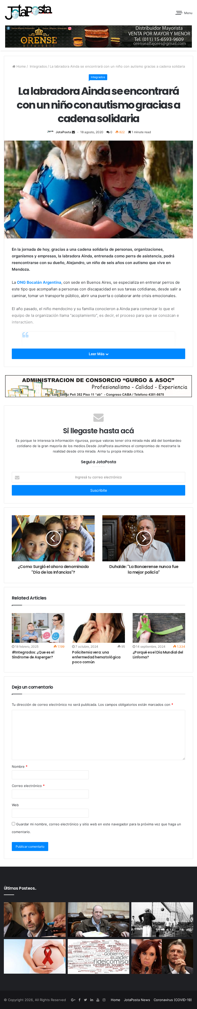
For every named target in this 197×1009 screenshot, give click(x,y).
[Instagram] (104, 1000)
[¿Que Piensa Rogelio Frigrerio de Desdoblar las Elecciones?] (35, 919)
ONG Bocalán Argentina (39, 282)
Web (15, 805)
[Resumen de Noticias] (99, 956)
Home (20, 66)
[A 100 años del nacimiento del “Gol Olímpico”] (162, 919)
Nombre (19, 766)
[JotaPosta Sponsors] (98, 36)
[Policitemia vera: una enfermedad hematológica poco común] (98, 628)
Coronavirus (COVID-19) (173, 1000)
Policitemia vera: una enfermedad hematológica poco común (96, 657)
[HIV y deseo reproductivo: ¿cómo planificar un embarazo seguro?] (35, 956)
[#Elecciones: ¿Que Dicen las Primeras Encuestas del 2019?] (162, 956)
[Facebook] (79, 1000)
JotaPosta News (137, 1000)
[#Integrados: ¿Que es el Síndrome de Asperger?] (38, 628)
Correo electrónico (28, 786)
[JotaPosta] (28, 12)
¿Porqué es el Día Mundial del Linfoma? (158, 655)
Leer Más (97, 354)
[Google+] (73, 1000)
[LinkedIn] (91, 1000)
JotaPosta (63, 132)
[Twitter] (85, 1000)
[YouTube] (98, 1000)
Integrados (38, 66)
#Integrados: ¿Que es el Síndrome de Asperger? (33, 655)
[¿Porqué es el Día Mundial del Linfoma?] (159, 628)
